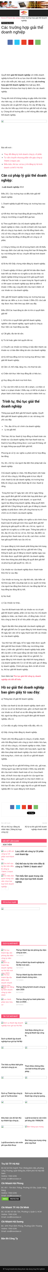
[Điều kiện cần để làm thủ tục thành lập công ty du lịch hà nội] (12, 1108)
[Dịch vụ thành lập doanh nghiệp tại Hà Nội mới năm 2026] (7, 968)
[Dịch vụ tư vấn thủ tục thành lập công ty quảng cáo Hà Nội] (36, 1083)
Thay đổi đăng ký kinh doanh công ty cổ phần (23, 154)
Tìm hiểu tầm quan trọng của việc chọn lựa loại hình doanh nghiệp (29, 879)
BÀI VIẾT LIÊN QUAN (11, 841)
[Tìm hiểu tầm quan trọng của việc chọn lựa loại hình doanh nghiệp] (7, 881)
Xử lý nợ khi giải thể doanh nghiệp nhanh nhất (36, 828)
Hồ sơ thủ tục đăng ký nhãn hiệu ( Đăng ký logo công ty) (11, 829)
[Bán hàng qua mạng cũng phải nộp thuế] (36, 1131)
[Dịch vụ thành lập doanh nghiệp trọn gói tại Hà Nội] (12, 1029)
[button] (44, 13)
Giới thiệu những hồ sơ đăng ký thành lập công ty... (34, 1033)
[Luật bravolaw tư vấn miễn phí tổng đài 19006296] (36, 1108)
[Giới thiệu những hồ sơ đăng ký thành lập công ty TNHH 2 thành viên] (36, 1025)
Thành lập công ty (7, 23)
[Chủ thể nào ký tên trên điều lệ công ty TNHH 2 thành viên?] (7, 869)
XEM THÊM (7, 845)
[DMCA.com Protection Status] (10, 1200)
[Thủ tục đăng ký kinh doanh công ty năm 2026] (7, 991)
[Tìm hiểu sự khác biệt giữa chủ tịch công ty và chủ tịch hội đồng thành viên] (12, 1054)
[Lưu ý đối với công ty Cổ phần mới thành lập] (7, 855)
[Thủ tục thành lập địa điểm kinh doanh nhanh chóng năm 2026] (7, 981)
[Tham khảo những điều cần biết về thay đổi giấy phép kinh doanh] (36, 1055)
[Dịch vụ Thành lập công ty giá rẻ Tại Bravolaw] (12, 1083)
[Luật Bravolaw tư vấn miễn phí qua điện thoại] (12, 1132)
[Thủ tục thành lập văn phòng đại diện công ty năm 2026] (7, 955)
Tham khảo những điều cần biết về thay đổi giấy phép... (35, 1068)
